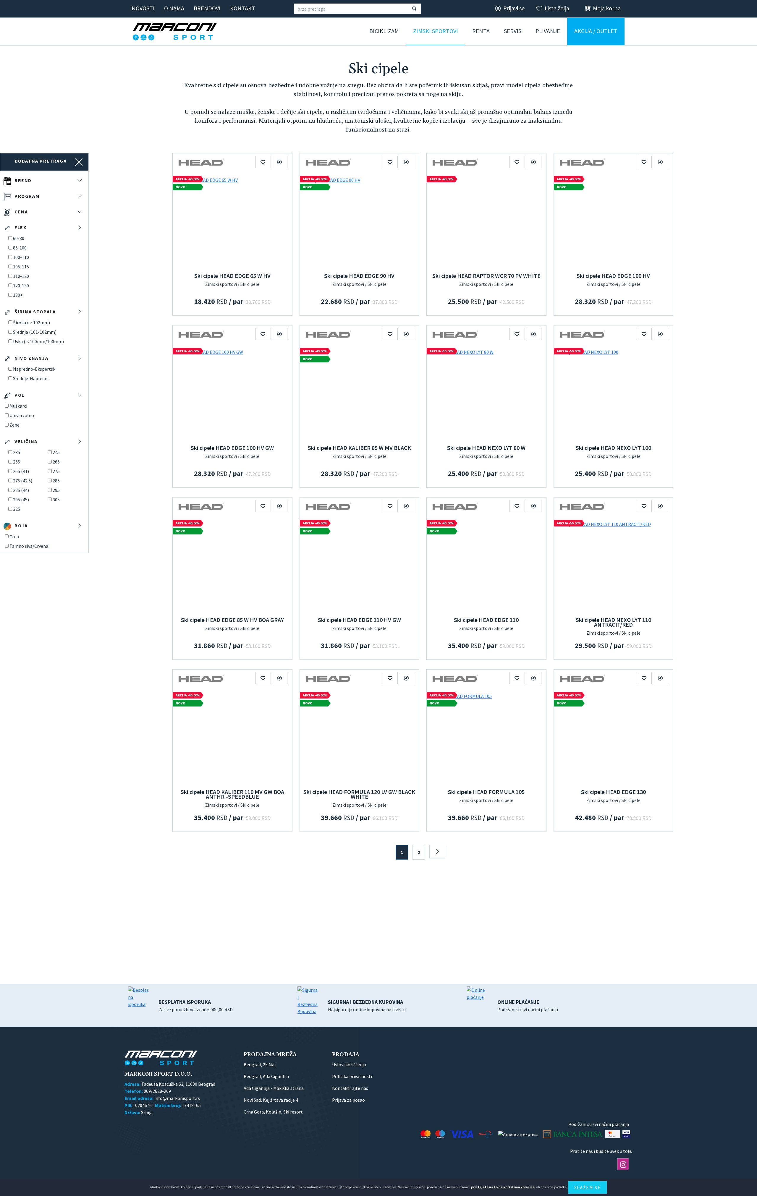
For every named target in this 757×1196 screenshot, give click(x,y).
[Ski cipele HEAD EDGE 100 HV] (613, 220)
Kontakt (242, 8)
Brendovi (207, 8)
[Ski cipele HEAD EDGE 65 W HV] (232, 220)
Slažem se (587, 1187)
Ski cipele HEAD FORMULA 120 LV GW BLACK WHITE (359, 794)
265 (56, 462)
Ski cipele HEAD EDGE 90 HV (359, 275)
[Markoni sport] (176, 31)
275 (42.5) (22, 481)
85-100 (20, 248)
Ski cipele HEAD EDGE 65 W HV (232, 275)
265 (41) (21, 471)
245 (56, 452)
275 (56, 471)
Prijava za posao (348, 1100)
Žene (14, 425)
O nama (174, 8)
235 (16, 452)
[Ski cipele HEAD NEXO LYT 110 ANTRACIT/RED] (613, 564)
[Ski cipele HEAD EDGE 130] (613, 736)
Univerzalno (21, 415)
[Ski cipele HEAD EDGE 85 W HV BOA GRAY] (232, 564)
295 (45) (21, 500)
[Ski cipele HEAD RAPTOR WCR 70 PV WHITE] (486, 220)
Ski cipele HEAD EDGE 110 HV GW (359, 619)
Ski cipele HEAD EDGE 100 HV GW (232, 447)
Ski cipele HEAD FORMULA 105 (486, 791)
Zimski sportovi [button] (435, 31)
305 (56, 500)
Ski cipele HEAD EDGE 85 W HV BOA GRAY (232, 619)
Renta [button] (481, 31)
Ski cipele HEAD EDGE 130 (613, 791)
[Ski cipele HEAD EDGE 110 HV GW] (359, 564)
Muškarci (18, 406)
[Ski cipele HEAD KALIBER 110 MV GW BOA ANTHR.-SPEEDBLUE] (232, 736)
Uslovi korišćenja (349, 1064)
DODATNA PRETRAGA (41, 161)
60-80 (18, 238)
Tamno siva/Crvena (28, 546)
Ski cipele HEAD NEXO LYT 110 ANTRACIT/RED (613, 622)
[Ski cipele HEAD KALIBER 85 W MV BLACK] (359, 392)
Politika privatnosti (352, 1076)
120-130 (21, 286)
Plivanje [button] (548, 31)
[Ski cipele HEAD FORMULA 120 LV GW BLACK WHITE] (359, 736)
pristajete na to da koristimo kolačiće (503, 1187)
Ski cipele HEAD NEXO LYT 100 (613, 447)
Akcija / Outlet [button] (595, 31)
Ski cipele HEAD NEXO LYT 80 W (486, 447)
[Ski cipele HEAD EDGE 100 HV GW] (232, 392)
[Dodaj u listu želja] (263, 162)
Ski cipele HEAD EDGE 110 (486, 619)
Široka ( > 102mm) (31, 322)
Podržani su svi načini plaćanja (527, 1005)
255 (16, 462)
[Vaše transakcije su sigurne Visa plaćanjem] (626, 1134)
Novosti (143, 8)
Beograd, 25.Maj (260, 1064)
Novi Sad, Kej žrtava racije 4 (271, 1100)
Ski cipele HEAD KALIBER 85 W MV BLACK (359, 447)
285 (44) (21, 490)
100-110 (21, 257)
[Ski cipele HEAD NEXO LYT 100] (613, 392)
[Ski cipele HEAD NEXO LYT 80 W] (486, 392)
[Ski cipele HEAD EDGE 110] (486, 564)
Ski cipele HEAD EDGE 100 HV (613, 275)
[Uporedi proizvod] (279, 162)
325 (16, 509)
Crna (14, 536)
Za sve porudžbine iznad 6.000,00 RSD (195, 1005)
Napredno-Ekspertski (34, 369)
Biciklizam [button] (384, 31)
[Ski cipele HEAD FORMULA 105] (486, 736)
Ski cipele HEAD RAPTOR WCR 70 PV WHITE (486, 275)
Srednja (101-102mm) (34, 332)
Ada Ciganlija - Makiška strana (274, 1088)
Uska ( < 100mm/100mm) (38, 341)
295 (56, 490)
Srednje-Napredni (30, 378)
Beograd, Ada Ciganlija (266, 1076)
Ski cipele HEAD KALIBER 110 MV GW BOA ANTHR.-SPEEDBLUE (232, 794)
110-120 (21, 276)
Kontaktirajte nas (350, 1088)
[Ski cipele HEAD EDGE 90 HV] (359, 220)
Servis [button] (512, 31)
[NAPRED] (437, 851)
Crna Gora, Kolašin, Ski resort (273, 1112)
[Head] (201, 162)
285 (56, 481)
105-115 (21, 267)
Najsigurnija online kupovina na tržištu (367, 1005)
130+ (18, 295)
